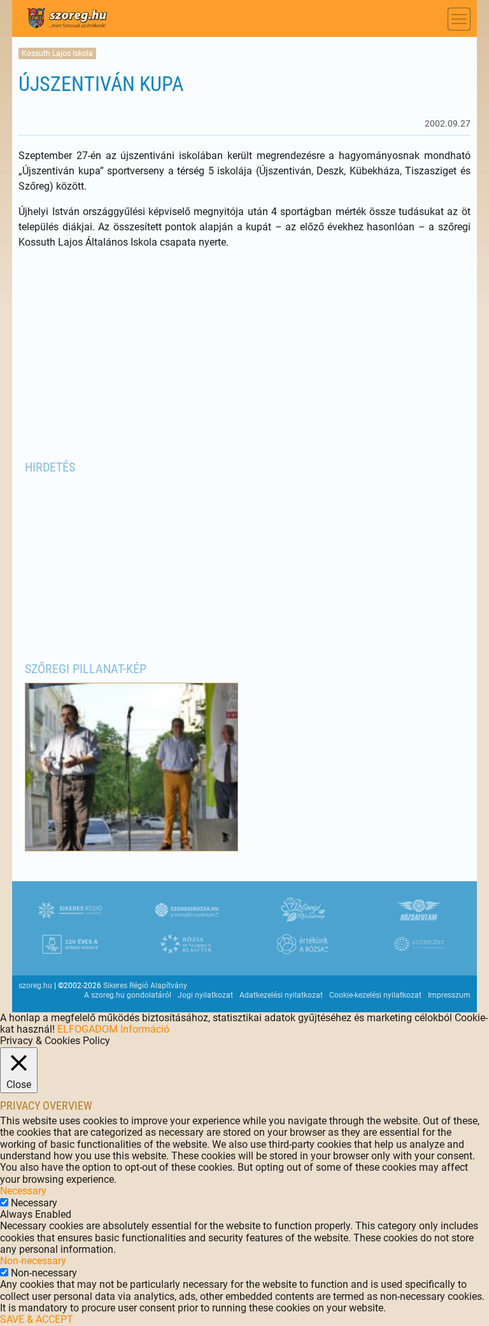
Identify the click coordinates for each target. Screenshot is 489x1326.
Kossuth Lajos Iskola (57, 53)
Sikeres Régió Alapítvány (145, 985)
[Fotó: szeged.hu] (131, 848)
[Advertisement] (244, 352)
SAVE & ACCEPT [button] (36, 1319)
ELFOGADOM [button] (87, 1029)
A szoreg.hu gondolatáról (127, 995)
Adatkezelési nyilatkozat (281, 995)
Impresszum (449, 995)
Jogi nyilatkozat (205, 995)
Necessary (34, 1203)
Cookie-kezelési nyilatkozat (375, 995)
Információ (144, 1029)
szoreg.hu (35, 985)
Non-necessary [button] (33, 1261)
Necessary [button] (23, 1191)
